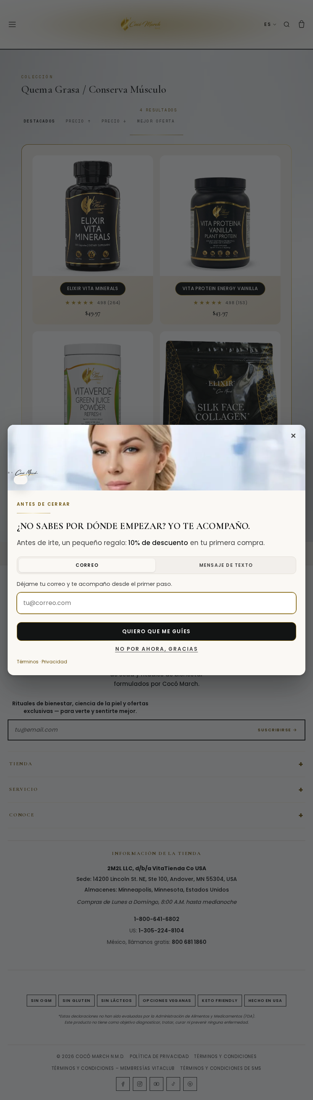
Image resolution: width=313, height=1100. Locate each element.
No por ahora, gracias (156, 649)
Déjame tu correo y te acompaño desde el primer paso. (94, 584)
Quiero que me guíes (156, 631)
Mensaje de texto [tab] (226, 565)
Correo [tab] (87, 565)
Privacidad (54, 661)
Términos (28, 661)
